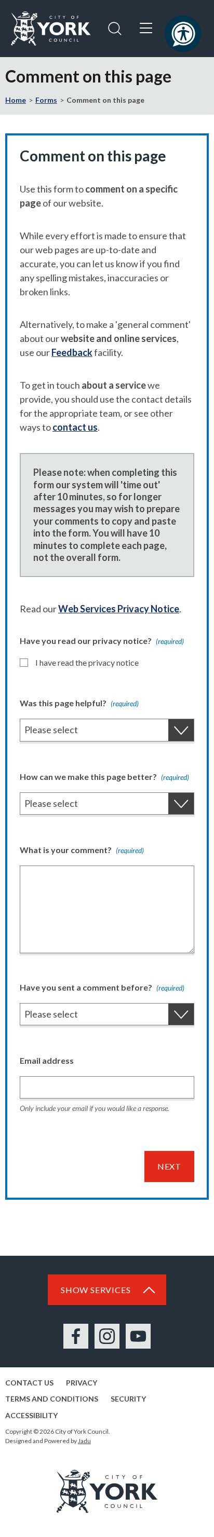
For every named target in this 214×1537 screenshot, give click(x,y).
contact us (75, 427)
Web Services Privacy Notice (118, 608)
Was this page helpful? (79, 703)
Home (15, 99)
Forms (46, 99)
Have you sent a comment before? (102, 987)
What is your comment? (82, 850)
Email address (47, 1060)
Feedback (71, 352)
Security (128, 1398)
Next (169, 1166)
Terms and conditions (51, 1398)
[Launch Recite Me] (183, 34)
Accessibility (31, 1415)
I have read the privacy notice (87, 662)
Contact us (29, 1382)
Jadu (84, 1441)
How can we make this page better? (104, 776)
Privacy (81, 1382)
